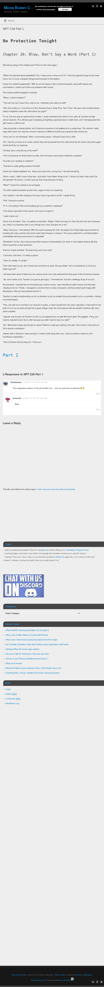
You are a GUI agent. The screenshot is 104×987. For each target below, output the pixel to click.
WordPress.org (12, 703)
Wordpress (88, 975)
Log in (8, 689)
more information (49, 9)
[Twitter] (101, 6)
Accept (65, 9)
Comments (13, 699)
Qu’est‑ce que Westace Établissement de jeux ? (27, 658)
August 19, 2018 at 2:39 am (34, 398)
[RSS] (93, 6)
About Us (60, 557)
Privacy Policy (60, 975)
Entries (11, 694)
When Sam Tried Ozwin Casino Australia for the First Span (31, 640)
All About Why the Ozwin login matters (22, 649)
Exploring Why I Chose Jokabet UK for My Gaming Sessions (33, 673)
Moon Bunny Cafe (19, 975)
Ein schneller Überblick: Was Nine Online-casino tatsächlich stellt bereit (37, 644)
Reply (98, 393)
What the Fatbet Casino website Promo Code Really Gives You (33, 668)
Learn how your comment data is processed (56, 489)
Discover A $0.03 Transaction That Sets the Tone (27, 654)
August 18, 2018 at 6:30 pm (35, 382)
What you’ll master (14, 663)
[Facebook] (97, 6)
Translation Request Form (77, 550)
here (47, 550)
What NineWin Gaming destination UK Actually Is (27, 630)
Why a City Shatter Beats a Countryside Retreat (27, 635)
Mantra (79, 975)
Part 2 (10, 355)
